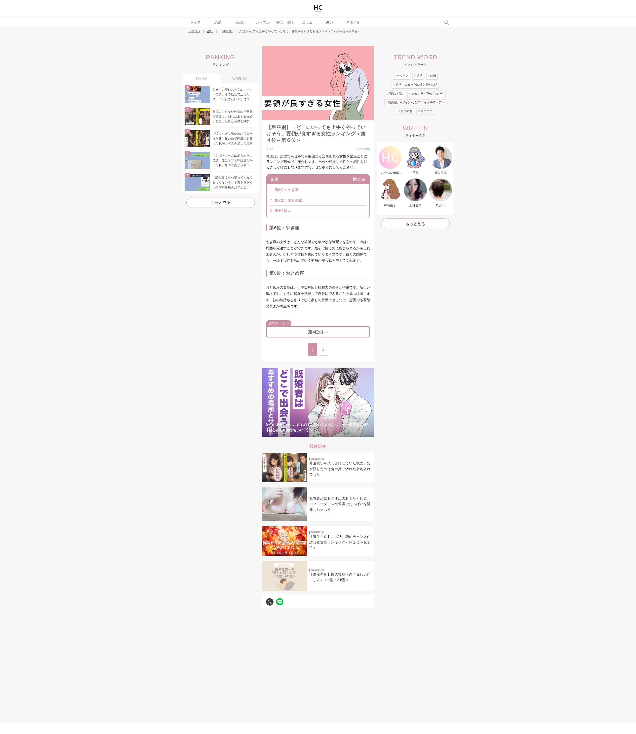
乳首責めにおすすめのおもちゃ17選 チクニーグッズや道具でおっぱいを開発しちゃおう (340, 504)
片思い (240, 22)
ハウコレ (194, 31)
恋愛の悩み (395, 93)
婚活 (418, 75)
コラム (307, 22)
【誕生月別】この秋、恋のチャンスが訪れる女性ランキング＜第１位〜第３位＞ (340, 542)
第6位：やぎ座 (287, 190)
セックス (402, 75)
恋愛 (217, 22)
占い (329, 22)
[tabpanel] (318, 402)
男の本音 (405, 111)
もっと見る (221, 202)
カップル (263, 22)
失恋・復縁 (285, 22)
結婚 (432, 75)
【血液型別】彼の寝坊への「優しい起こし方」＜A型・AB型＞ (340, 577)
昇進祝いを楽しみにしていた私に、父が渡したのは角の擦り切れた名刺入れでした (340, 468)
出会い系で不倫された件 (426, 93)
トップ (195, 22)
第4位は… (283, 211)
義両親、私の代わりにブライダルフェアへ (415, 102)
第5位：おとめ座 (289, 200)
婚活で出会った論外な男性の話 (415, 84)
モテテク (425, 111)
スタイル (353, 22)
